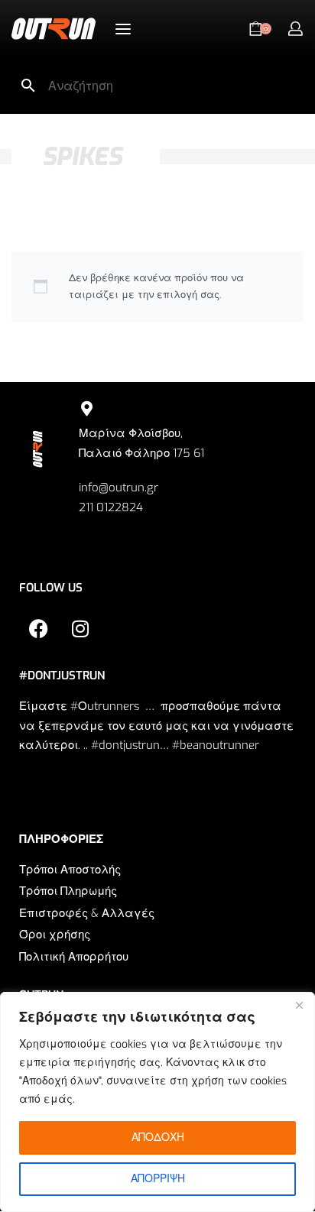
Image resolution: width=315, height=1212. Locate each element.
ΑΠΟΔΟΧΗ (158, 1137)
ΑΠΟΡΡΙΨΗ (158, 1178)
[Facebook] (38, 628)
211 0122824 (111, 507)
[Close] (299, 1005)
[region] (157, 1102)
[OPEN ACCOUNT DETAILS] (295, 29)
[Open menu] (123, 29)
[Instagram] (80, 628)
